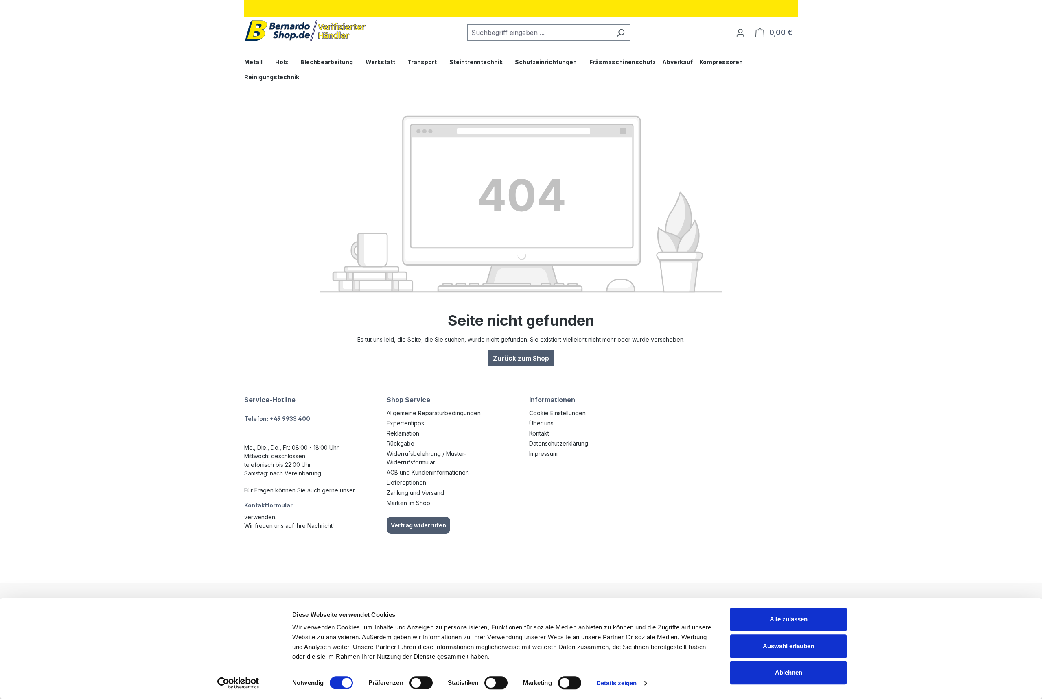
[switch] (421, 682)
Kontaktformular (268, 505)
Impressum (543, 453)
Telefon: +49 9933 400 (277, 418)
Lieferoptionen (406, 482)
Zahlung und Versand (415, 492)
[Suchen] (620, 32)
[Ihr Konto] (740, 32)
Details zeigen (616, 682)
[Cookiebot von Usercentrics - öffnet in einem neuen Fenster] (238, 683)
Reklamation (403, 433)
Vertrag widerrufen (418, 525)
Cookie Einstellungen (557, 412)
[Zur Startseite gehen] (305, 30)
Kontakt (539, 433)
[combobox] (539, 32)
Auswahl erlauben (788, 645)
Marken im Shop (408, 502)
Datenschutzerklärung (558, 443)
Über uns (541, 423)
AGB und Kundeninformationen (428, 472)
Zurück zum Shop (521, 358)
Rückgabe (400, 443)
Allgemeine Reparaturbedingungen (434, 412)
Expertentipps (405, 423)
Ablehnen (788, 672)
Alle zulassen (789, 619)
